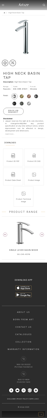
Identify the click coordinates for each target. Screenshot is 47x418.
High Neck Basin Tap (16, 13)
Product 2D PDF (13, 161)
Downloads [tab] (10, 143)
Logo (36, 399)
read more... (10, 134)
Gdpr (31, 399)
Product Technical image (23, 200)
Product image (34, 180)
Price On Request (13, 111)
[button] (42, 235)
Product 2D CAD (34, 161)
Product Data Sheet (13, 180)
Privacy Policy (22, 399)
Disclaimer (11, 399)
